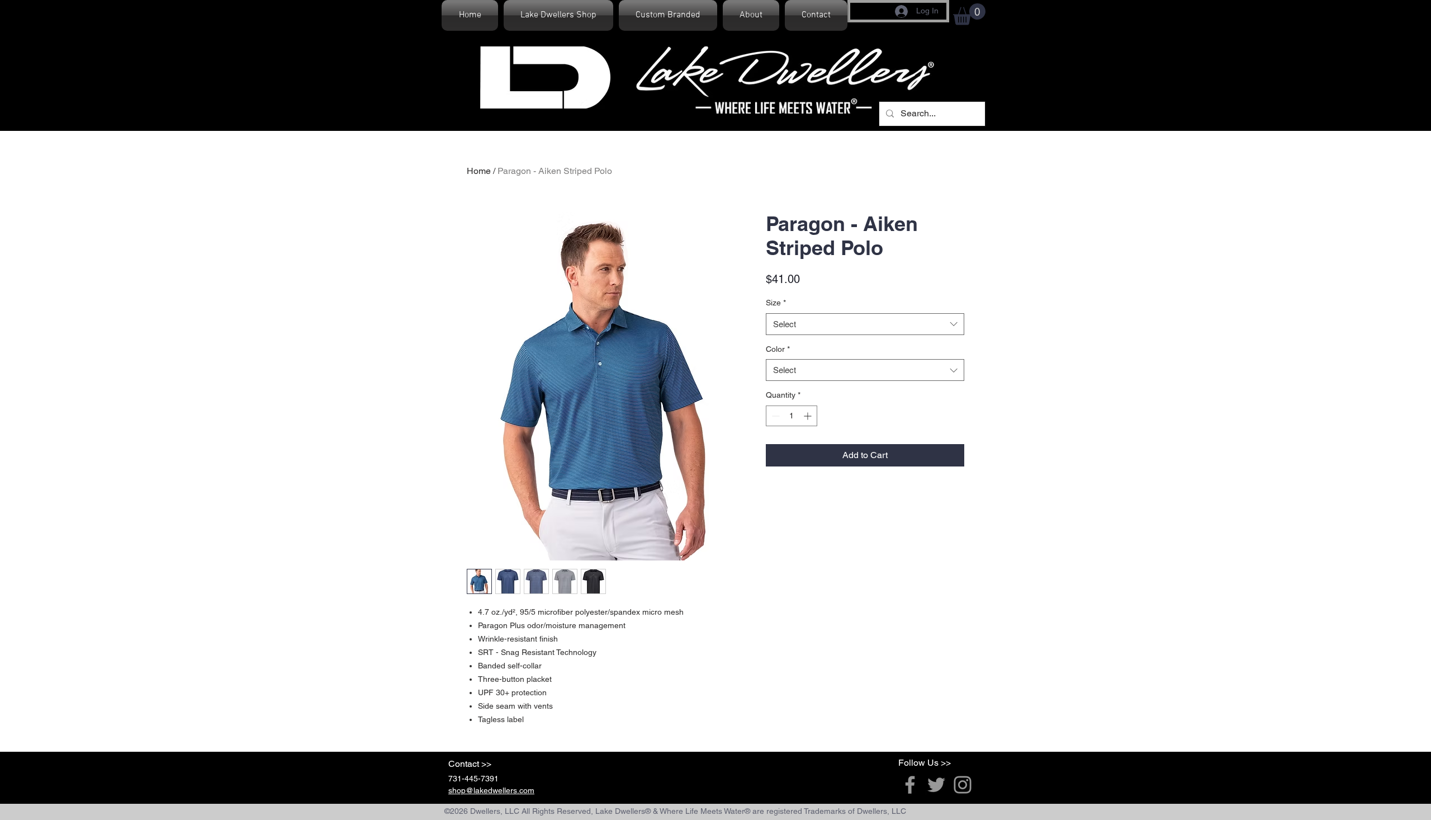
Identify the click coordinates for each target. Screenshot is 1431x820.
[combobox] (865, 324)
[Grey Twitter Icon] (936, 785)
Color (778, 349)
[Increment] (809, 416)
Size (776, 302)
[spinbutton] (791, 416)
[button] (969, 14)
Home (479, 171)
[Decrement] (774, 416)
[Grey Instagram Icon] (962, 785)
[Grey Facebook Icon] (910, 785)
